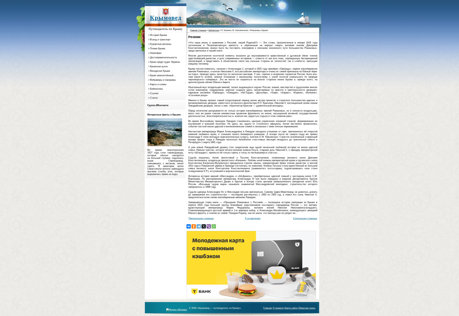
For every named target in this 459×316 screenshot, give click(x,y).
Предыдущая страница (201, 218)
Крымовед (165, 17)
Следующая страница (305, 218)
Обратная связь (306, 308)
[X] (204, 226)
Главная (267, 308)
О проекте (278, 308)
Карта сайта (290, 308)
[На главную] (260, 5)
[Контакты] (271, 5)
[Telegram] (199, 226)
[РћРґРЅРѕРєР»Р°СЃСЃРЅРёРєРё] (193, 226)
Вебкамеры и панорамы (163, 80)
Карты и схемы (158, 84)
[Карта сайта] (266, 5)
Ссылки (154, 93)
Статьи (154, 97)
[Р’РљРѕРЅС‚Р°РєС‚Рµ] (188, 226)
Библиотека (156, 88)
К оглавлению (252, 218)
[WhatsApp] (214, 226)
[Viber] (209, 226)
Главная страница (198, 30)
